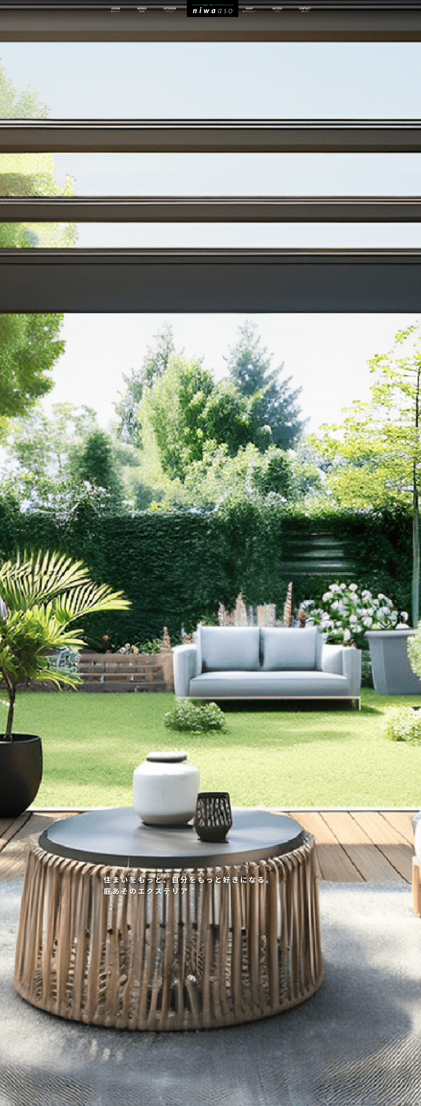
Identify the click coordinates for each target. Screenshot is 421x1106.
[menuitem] (115, 10)
